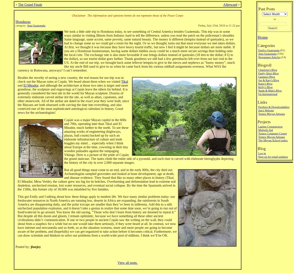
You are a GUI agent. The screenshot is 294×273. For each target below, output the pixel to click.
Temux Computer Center (272, 133)
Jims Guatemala (36, 25)
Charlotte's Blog (267, 70)
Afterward (230, 4)
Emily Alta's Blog (268, 73)
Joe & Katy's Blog (268, 80)
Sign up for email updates (273, 156)
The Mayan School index (273, 140)
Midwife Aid (265, 130)
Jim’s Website (266, 110)
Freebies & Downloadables (273, 107)
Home (263, 37)
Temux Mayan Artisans (271, 113)
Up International (267, 94)
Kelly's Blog (265, 87)
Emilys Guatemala (269, 50)
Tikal (124, 81)
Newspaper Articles (269, 57)
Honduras (23, 22)
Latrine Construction (270, 126)
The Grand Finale (30, 4)
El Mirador (30, 85)
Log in (262, 153)
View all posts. (128, 263)
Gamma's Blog (266, 76)
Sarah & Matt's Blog (270, 90)
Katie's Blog (265, 83)
